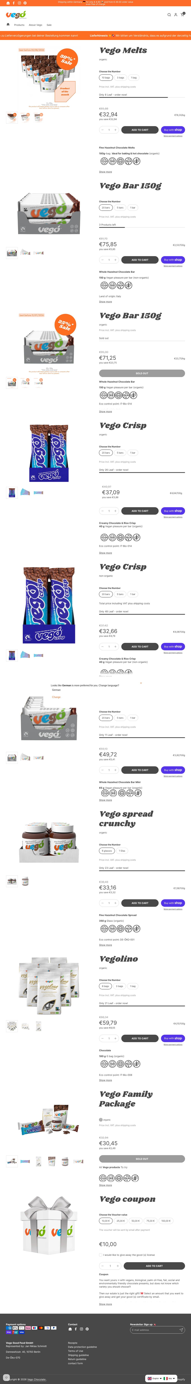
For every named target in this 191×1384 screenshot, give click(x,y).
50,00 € (136, 1220)
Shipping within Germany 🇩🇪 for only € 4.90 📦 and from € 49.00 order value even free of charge (95, 3)
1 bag (134, 77)
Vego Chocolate (36, 1379)
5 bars (120, 207)
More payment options (173, 136)
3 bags (120, 77)
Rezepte (72, 1342)
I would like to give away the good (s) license (129, 1254)
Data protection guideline (82, 1346)
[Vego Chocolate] (16, 15)
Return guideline (77, 1359)
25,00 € (121, 1220)
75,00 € (151, 1220)
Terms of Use (75, 1350)
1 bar (132, 207)
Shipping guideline (78, 1355)
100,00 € (166, 1220)
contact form (75, 1363)
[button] (169, 15)
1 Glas (122, 850)
